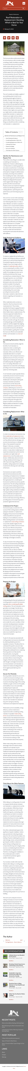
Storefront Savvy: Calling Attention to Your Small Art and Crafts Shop (17, 985)
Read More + (11, 960)
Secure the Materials (10, 148)
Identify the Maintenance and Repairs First (14, 135)
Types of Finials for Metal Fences (9, 1041)
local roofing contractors (18, 521)
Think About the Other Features (12, 150)
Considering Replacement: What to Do (14, 142)
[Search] (23, 8)
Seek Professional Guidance (12, 138)
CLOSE (20, 132)
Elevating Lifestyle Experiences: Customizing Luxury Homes (17, 964)
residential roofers (13, 266)
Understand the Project (11, 144)
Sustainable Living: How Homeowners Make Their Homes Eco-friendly (15, 974)
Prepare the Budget (10, 146)
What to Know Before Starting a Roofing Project (13, 1023)
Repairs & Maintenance (14, 14)
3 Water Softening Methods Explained (11, 1038)
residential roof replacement (13, 436)
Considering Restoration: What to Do (13, 140)
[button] (24, 3)
